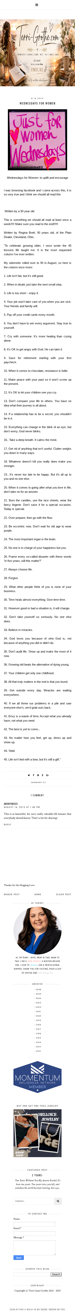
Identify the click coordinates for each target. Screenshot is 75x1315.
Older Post (63, 894)
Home (37, 894)
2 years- (37, 1175)
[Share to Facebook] (33, 775)
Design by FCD (57, 1309)
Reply (7, 824)
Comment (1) (38, 782)
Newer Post (12, 894)
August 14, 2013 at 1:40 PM (22, 807)
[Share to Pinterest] (38, 775)
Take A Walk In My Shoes (32, 1309)
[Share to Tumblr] (42, 775)
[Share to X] (29, 775)
